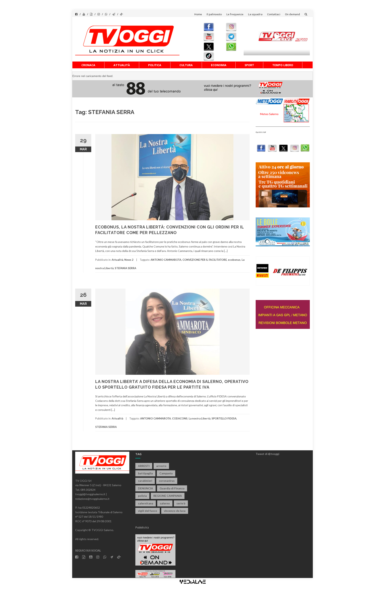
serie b (180, 503)
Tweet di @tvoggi (267, 454)
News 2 (129, 259)
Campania (166, 473)
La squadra (255, 14)
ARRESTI (144, 466)
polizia (142, 495)
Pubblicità (142, 527)
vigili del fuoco (147, 510)
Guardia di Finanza (172, 488)
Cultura (186, 65)
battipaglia (145, 473)
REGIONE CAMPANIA (167, 495)
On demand (292, 14)
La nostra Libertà (199, 418)
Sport (249, 65)
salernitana (145, 503)
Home (198, 14)
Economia (218, 65)
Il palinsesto (214, 14)
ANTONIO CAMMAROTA (166, 259)
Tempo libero (282, 65)
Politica (154, 65)
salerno (165, 503)
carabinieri (145, 480)
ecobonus (234, 259)
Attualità (121, 65)
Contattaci (273, 14)
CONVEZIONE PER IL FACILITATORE (204, 259)
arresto (161, 466)
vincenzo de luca (174, 510)
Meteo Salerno (269, 114)
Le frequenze (234, 14)
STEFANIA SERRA (125, 268)
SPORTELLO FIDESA (224, 418)
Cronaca (88, 65)
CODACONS (179, 418)
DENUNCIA (145, 488)
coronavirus (167, 480)
